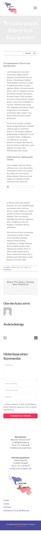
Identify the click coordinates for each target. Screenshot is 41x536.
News (26, 267)
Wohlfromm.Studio (20, 526)
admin (8, 267)
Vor (34, 53)
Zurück (28, 53)
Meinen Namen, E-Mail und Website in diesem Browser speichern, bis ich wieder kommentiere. (20, 407)
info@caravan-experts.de (20, 448)
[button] (5, 338)
